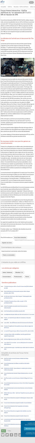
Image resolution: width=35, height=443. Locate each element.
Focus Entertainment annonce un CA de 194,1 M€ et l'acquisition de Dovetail (17, 383)
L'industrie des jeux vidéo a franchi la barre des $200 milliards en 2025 (17, 287)
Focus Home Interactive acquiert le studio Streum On (15, 416)
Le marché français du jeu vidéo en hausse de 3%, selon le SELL (17, 331)
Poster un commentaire (9, 255)
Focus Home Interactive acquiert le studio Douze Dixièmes (16, 402)
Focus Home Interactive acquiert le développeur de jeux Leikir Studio (17, 398)
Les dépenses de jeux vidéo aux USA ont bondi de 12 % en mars (17, 314)
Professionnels (18, 276)
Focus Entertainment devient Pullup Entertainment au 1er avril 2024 (16, 374)
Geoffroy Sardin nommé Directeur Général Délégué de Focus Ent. (16, 379)
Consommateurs (7, 276)
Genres (27, 276)
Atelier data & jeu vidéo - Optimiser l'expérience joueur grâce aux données (17, 393)
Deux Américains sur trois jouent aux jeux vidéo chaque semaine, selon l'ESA (15, 292)
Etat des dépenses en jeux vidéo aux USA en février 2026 (16, 339)
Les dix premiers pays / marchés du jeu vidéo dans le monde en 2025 (17, 348)
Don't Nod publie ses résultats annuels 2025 (13, 311)
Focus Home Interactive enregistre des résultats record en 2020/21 (16, 411)
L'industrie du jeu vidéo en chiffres (13, 262)
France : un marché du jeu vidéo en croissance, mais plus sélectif (16, 318)
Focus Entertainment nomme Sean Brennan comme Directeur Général (16, 388)
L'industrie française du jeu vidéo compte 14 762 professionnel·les (14, 302)
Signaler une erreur (7, 242)
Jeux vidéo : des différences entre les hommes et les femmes (17, 322)
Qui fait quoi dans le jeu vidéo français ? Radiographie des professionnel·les (16, 297)
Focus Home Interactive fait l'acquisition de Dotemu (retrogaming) (14, 406)
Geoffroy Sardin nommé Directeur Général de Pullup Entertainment (14, 359)
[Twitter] (7, 434)
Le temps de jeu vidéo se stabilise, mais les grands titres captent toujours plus (16, 335)
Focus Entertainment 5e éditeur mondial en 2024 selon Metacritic (15, 364)
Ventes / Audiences (7, 272)
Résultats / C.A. (19, 272)
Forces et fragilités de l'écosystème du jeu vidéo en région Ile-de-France (17, 326)
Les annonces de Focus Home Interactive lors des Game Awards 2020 (16, 420)
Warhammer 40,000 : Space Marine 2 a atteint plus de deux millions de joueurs (16, 369)
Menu (31, 2)
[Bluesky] (2, 434)
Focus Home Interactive (20, 237)
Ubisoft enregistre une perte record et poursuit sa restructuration (14, 307)
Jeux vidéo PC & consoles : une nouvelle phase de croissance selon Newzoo (17, 343)
